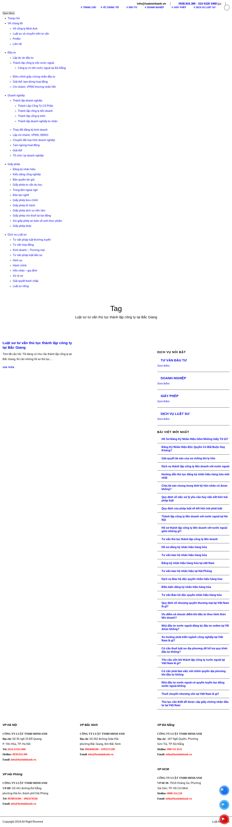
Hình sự (17, 260)
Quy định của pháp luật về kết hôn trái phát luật (192, 508)
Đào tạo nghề (21, 195)
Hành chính (20, 265)
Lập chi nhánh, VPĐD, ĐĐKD (30, 135)
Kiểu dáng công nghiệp (27, 174)
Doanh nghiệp (16, 95)
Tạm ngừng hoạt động (26, 145)
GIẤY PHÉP (170, 396)
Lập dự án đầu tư (23, 57)
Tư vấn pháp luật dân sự (27, 255)
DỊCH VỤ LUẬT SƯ (175, 414)
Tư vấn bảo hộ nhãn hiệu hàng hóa (184, 555)
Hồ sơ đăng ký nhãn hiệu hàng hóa (184, 547)
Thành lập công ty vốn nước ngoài (33, 62)
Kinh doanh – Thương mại (29, 250)
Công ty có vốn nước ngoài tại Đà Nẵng (42, 68)
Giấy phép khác (22, 225)
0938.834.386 (187, 3)
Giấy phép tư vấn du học (27, 184)
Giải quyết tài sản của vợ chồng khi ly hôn (188, 458)
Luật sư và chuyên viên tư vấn (31, 33)
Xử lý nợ (18, 275)
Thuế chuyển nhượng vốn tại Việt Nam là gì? (190, 693)
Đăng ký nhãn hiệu (24, 169)
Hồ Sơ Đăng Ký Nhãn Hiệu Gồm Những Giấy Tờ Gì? (195, 439)
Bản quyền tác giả (23, 179)
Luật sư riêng (21, 286)
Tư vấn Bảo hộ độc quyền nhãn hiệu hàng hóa (192, 595)
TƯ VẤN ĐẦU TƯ (174, 360)
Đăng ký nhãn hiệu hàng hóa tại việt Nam (188, 563)
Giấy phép (14, 164)
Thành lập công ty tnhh (31, 116)
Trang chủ (14, 18)
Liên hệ (17, 44)
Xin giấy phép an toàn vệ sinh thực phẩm (37, 220)
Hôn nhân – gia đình (25, 270)
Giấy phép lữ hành (24, 205)
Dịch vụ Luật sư (17, 234)
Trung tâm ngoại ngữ (25, 190)
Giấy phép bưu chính (25, 200)
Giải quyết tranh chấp (25, 280)
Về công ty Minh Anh (25, 28)
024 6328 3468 (207, 3)
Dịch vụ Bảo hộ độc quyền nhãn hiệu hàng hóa (192, 579)
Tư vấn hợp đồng (23, 244)
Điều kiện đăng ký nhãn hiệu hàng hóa (186, 587)
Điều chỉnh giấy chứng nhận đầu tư (34, 76)
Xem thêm (8, 367)
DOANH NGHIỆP (173, 378)
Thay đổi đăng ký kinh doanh (30, 129)
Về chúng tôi (15, 23)
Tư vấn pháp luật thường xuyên (32, 239)
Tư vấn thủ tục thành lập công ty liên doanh (190, 539)
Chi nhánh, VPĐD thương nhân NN (34, 86)
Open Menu (8, 13)
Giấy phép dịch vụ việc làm (29, 210)
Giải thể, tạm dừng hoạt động (30, 81)
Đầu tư (12, 52)
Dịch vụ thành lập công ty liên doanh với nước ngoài (195, 466)
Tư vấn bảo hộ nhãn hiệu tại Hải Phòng (187, 571)
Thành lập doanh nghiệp (27, 100)
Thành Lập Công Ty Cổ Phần (35, 105)
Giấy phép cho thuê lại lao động (32, 215)
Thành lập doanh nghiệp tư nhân (37, 121)
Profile (17, 38)
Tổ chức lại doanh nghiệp (28, 155)
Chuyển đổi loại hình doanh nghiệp (34, 140)
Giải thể (17, 150)
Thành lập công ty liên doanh (35, 110)
